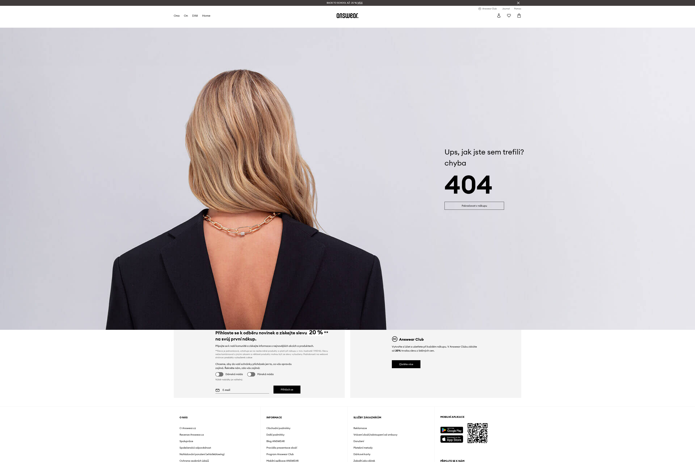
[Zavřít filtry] (518, 3)
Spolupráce (186, 441)
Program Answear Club (280, 454)
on (186, 15)
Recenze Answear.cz (192, 434)
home (206, 15)
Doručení (358, 441)
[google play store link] (451, 430)
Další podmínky (275, 434)
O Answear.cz (188, 428)
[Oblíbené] (509, 15)
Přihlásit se (287, 389)
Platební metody (363, 447)
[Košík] (519, 15)
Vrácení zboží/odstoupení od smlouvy (375, 434)
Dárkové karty (361, 454)
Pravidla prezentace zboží (281, 447)
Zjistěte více (406, 364)
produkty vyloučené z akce (238, 357)
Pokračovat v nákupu (474, 205)
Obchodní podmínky (278, 428)
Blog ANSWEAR (275, 441)
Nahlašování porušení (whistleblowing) (202, 454)
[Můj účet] (499, 15)
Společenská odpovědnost (195, 447)
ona (177, 15)
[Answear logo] (347, 16)
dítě (195, 15)
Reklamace (360, 428)
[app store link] (451, 438)
